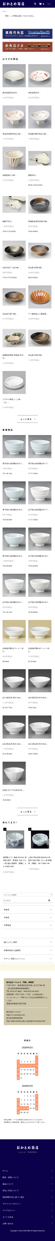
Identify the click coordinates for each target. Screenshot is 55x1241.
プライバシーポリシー (11, 1203)
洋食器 (6, 917)
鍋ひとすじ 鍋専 (10, 942)
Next (49, 842)
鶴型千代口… (8, 221)
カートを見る (8, 1217)
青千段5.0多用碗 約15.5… (13, 509)
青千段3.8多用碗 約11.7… (38, 463)
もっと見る (26, 419)
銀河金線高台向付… (11, 92)
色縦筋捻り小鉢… (10, 175)
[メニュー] (48, 4)
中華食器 (7, 925)
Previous (5, 842)
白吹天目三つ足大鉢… (11, 267)
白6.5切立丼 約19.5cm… (38, 697)
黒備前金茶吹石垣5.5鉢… (38, 221)
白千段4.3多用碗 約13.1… (13, 602)
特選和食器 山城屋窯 (12, 950)
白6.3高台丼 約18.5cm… (38, 744)
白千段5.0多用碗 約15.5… (38, 556)
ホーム (4, 11)
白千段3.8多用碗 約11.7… (38, 509)
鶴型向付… (32, 175)
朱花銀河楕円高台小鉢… (38, 133)
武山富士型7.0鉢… (10, 313)
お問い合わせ (8, 1223)
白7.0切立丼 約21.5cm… (12, 697)
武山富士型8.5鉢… (35, 267)
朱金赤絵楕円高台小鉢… (12, 133)
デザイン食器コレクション (14, 958)
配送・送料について (11, 1177)
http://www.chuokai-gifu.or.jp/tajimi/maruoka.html (25, 1021)
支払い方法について (11, 1190)
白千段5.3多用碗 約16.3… (38, 602)
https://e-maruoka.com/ (15, 1015)
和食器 (6, 909)
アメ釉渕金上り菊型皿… (38, 313)
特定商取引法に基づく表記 (13, 1197)
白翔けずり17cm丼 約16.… (13, 790)
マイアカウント (9, 1210)
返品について (8, 1184)
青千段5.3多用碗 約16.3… (13, 556)
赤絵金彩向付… (34, 92)
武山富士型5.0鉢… (35, 355)
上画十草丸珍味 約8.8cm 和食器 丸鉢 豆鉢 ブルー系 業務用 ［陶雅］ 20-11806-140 (40, 860)
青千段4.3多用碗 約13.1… (13, 463)
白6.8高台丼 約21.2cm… (12, 744)
